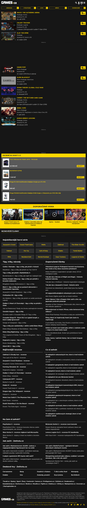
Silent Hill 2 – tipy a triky (11, 346)
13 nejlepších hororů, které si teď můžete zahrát (63, 371)
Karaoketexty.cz (8, 484)
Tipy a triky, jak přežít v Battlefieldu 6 (16, 273)
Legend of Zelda (78, 257)
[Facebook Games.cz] (68, 504)
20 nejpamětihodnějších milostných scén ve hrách (64, 293)
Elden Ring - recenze (10, 376)
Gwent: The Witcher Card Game (30, 98)
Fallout (9, 251)
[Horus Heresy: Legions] (8, 121)
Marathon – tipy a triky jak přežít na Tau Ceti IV (20, 270)
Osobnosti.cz (69, 481)
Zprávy (13, 481)
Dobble (5, 475)
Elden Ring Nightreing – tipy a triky (15, 332)
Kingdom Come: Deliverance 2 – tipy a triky (18, 284)
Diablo (60, 251)
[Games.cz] (9, 3)
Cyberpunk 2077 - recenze (12, 379)
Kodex (43, 502)
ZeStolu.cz (59, 481)
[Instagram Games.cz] (74, 504)
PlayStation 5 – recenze (11, 424)
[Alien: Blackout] (8, 81)
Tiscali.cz (6, 481)
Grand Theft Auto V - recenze (13, 388)
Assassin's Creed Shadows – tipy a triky (17, 292)
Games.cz (38, 481)
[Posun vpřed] (83, 214)
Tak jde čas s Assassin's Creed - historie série (62, 285)
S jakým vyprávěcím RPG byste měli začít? (18, 456)
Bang (22, 471)
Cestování (30, 481)
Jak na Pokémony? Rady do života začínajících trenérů (23, 308)
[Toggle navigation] (84, 3)
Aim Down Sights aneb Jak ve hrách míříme (62, 296)
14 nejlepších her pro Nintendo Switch (60, 377)
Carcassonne (7, 471)
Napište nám (73, 502)
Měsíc (57, 8)
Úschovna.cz (20, 484)
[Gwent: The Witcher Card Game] (8, 101)
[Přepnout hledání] (76, 3)
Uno (21, 475)
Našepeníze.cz (70, 484)
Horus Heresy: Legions (26, 118)
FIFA (9, 257)
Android (9, 8)
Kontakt (48, 502)
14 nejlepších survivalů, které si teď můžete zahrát (64, 405)
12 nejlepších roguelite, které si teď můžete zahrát (64, 368)
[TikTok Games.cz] (81, 504)
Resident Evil (26, 257)
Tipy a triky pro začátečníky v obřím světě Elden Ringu (23, 326)
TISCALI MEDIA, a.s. (35, 504)
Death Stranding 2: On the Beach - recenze (18, 403)
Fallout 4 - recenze (10, 394)
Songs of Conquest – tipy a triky (14, 323)
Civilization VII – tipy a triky (13, 295)
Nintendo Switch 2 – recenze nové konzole (61, 424)
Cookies (30, 502)
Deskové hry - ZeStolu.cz (15, 467)
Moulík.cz (36, 484)
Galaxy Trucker (23, 23)
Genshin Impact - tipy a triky (13, 311)
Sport (19, 481)
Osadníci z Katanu (43, 471)
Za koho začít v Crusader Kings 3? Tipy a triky (19, 314)
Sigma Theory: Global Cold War (30, 87)
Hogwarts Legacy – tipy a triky (14, 340)
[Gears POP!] (8, 70)
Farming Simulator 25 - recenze (14, 367)
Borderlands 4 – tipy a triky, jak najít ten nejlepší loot (22, 276)
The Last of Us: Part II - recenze (14, 357)
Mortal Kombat (43, 257)
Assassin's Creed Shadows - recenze (16, 361)
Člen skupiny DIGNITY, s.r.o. (48, 504)
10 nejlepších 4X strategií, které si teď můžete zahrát (65, 374)
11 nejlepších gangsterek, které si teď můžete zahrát (65, 365)
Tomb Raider (77, 251)
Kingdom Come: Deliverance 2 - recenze (18, 364)
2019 (41, 8)
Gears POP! (21, 67)
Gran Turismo (61, 257)
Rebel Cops (21, 108)
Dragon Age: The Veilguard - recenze (16, 391)
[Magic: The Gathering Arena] (8, 16)
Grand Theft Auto (26, 245)
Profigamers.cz (48, 481)
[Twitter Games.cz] (71, 504)
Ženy (23, 481)
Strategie (27, 8)
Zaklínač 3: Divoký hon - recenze (15, 354)
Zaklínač (61, 245)
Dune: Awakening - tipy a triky (14, 343)
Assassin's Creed (9, 245)
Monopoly (74, 471)
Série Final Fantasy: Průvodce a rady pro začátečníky (65, 314)
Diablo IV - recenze (10, 385)
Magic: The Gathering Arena (28, 12)
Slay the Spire (22, 33)
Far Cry (26, 251)
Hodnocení (76, 8)
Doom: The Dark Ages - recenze (14, 406)
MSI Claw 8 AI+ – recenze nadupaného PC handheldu (65, 435)
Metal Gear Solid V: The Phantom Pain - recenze (20, 397)
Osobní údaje (37, 502)
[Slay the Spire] (8, 36)
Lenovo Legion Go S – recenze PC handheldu (62, 432)
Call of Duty (43, 251)
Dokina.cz (52, 484)
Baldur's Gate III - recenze (12, 382)
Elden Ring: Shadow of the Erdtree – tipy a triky (20, 329)
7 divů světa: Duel (60, 471)
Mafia (43, 245)
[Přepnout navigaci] (78, 3)
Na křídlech (75, 475)
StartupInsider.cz (9, 486)
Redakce (24, 502)
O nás (52, 502)
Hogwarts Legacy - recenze (13, 370)
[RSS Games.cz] (84, 504)
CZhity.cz (60, 484)
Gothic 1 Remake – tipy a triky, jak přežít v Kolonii (21, 267)
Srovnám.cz (80, 484)
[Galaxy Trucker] (8, 26)
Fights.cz (44, 484)
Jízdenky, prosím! (43, 475)
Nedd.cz (29, 484)
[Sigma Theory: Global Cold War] (8, 91)
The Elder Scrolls (78, 245)
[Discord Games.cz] (77, 504)
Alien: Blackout (23, 77)
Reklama (19, 502)
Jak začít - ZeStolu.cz (13, 441)
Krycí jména (58, 475)
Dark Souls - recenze (10, 400)
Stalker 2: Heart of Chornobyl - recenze (17, 373)
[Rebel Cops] (8, 111)
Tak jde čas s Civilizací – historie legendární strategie (65, 282)
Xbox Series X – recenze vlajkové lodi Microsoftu (20, 432)
